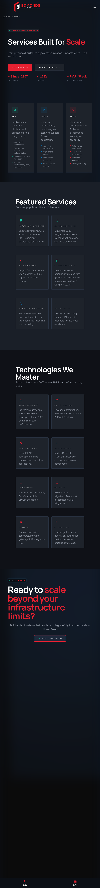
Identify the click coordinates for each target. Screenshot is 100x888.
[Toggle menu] (94, 6)
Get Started (18, 67)
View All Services (48, 67)
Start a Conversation (52, 638)
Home (8, 16)
